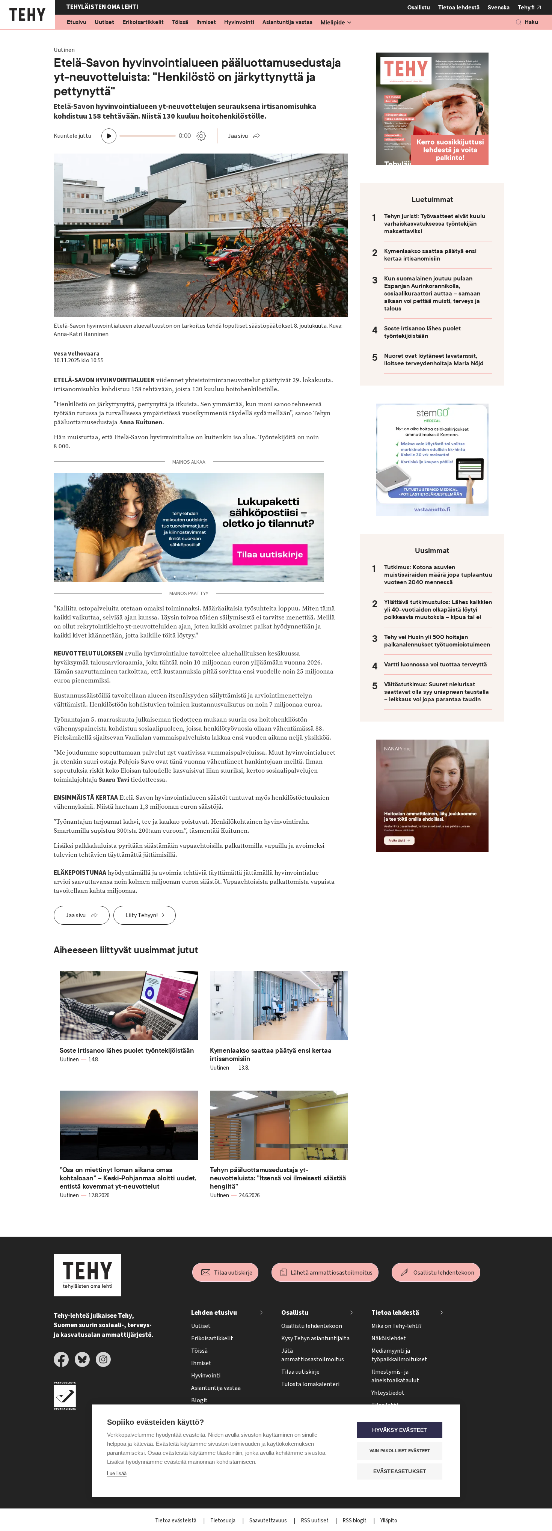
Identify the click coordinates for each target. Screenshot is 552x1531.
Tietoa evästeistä (176, 1521)
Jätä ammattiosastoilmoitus (312, 1355)
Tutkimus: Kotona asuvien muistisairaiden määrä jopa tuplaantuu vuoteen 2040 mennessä (438, 575)
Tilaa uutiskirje (233, 1273)
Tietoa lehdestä (459, 7)
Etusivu (76, 22)
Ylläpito (388, 1521)
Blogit (199, 1400)
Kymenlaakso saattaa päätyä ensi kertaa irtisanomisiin (430, 254)
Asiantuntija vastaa (287, 22)
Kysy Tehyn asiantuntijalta (315, 1338)
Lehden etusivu (214, 1312)
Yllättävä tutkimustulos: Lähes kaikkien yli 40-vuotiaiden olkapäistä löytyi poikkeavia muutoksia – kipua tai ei (438, 609)
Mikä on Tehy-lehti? (396, 1326)
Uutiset (104, 22)
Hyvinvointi (239, 22)
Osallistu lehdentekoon (443, 1273)
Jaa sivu (238, 136)
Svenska (499, 7)
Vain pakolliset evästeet (400, 1450)
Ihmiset (206, 22)
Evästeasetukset (400, 1471)
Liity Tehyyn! (141, 915)
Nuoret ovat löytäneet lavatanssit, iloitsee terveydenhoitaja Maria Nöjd (434, 359)
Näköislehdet (388, 1338)
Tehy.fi (526, 7)
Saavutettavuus (268, 1521)
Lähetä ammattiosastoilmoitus (332, 1273)
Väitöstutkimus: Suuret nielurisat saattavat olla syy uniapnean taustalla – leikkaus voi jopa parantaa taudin (436, 692)
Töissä (180, 22)
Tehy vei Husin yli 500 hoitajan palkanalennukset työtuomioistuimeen (437, 640)
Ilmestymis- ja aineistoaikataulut (395, 1376)
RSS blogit (355, 1521)
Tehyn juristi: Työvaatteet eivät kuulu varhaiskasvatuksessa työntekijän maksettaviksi (435, 223)
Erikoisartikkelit (143, 22)
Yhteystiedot (387, 1393)
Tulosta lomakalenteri (310, 1384)
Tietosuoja (223, 1521)
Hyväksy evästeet (399, 1430)
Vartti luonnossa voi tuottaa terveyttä (435, 664)
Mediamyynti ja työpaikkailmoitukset (399, 1355)
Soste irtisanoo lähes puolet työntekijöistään (422, 332)
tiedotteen (187, 719)
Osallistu (418, 7)
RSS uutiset (315, 1521)
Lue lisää (117, 1473)
